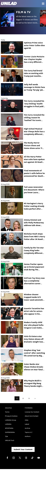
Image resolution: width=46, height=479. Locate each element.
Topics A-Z (28, 432)
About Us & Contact (31, 416)
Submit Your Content (23, 449)
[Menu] (43, 4)
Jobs (26, 420)
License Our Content (32, 412)
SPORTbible (9, 428)
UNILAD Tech (9, 440)
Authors (27, 436)
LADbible (8, 424)
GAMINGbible (10, 432)
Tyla (6, 436)
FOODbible (28, 408)
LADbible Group (10, 420)
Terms (7, 412)
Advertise (8, 408)
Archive (27, 428)
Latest (27, 424)
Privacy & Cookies (11, 416)
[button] (20, 20)
